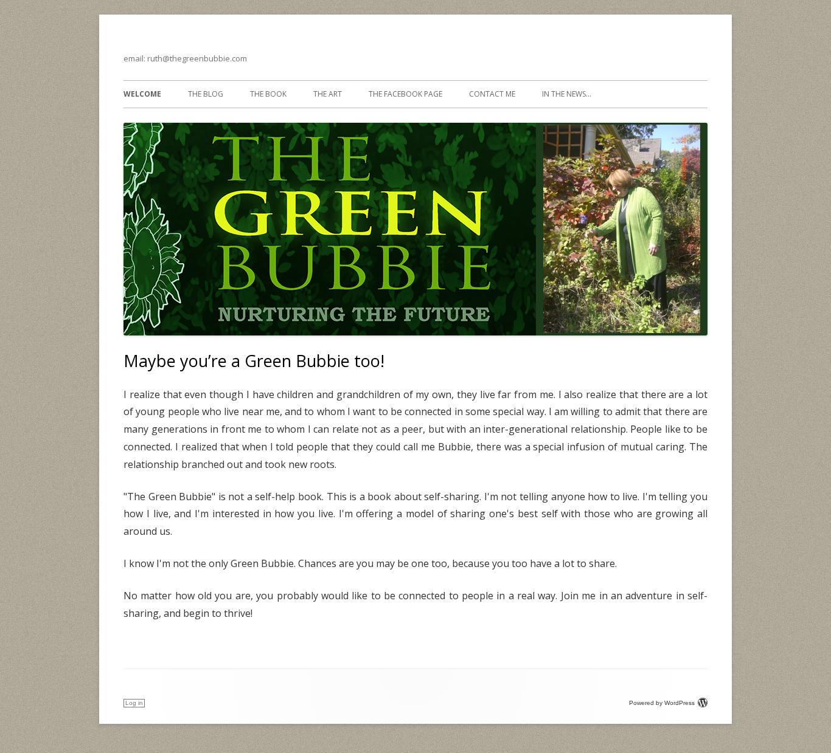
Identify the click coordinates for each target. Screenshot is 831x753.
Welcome (142, 94)
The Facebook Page (405, 94)
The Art (327, 94)
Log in (134, 703)
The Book (268, 94)
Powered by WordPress (662, 703)
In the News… (566, 94)
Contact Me (492, 94)
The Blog (205, 94)
